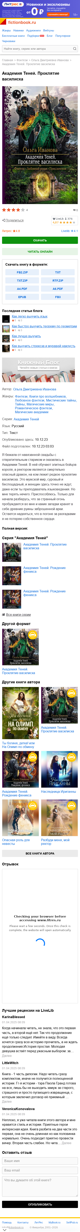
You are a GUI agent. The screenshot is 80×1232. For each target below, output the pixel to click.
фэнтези (22, 60)
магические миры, (41, 404)
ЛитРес (38, 1222)
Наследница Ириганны (58, 791)
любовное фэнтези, (30, 400)
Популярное (62, 35)
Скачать (40, 240)
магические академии (31, 412)
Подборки (33, 35)
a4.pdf (22, 288)
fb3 (58, 297)
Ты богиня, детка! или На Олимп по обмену (18, 745)
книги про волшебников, (48, 396)
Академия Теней (26, 419)
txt (58, 272)
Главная (7, 60)
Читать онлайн (40, 251)
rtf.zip (58, 280)
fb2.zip (22, 272)
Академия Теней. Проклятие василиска (45, 546)
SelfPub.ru (72, 1222)
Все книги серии (18, 614)
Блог (50, 35)
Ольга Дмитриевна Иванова (50, 60)
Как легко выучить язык (29, 316)
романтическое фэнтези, (34, 408)
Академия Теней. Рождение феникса (44, 569)
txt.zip (22, 280)
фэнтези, (21, 396)
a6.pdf (58, 288)
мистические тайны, (61, 400)
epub (22, 297)
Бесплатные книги (13, 35)
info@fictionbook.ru (13, 1227)
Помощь (7, 1222)
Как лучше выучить (26, 336)
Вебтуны (48, 30)
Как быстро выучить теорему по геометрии (44, 326)
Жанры (6, 30)
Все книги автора (40, 853)
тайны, (20, 404)
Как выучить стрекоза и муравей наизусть (43, 346)
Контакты (23, 1222)
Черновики (8, 41)
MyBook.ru (55, 1222)
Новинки (18, 30)
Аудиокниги (33, 30)
